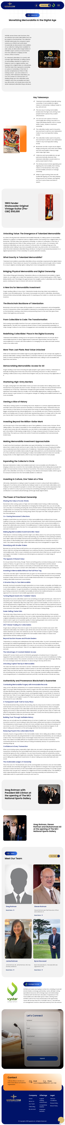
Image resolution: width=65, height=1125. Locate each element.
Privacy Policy (54, 1103)
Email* (28, 1028)
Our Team (32, 1104)
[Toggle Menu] (58, 5)
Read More (9, 910)
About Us (31, 1101)
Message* (29, 1044)
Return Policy (54, 1106)
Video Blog (32, 1106)
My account (32, 1109)
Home (30, 1098)
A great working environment (43, 1100)
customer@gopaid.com (40, 1083)
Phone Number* (31, 1036)
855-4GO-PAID (52, 1083)
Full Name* (29, 1020)
